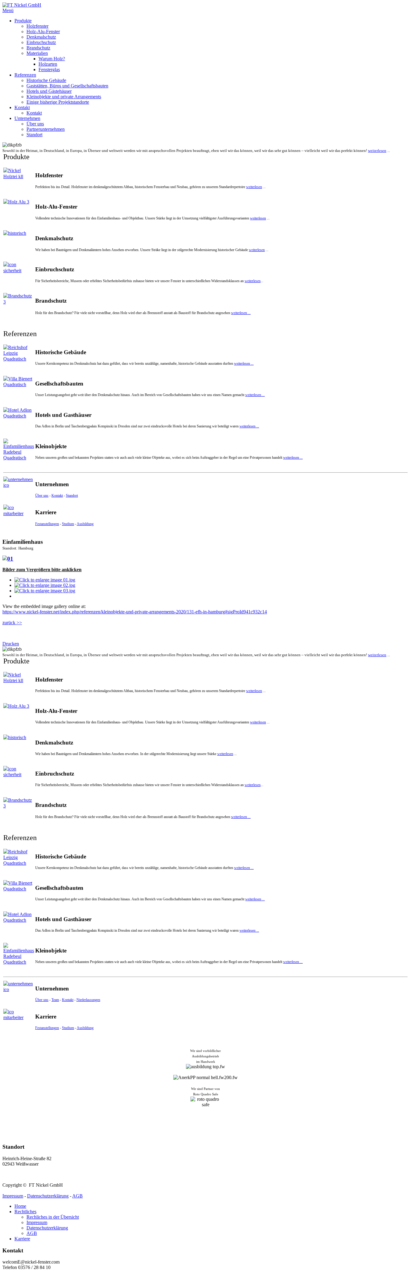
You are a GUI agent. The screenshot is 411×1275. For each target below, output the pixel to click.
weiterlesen (377, 150)
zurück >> (12, 622)
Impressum (12, 1195)
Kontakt (57, 495)
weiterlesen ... (241, 313)
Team (55, 1000)
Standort (72, 495)
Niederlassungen (88, 1000)
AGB (77, 1195)
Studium (68, 524)
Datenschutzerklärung (48, 1195)
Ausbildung (85, 524)
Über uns (41, 495)
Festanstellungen (47, 524)
